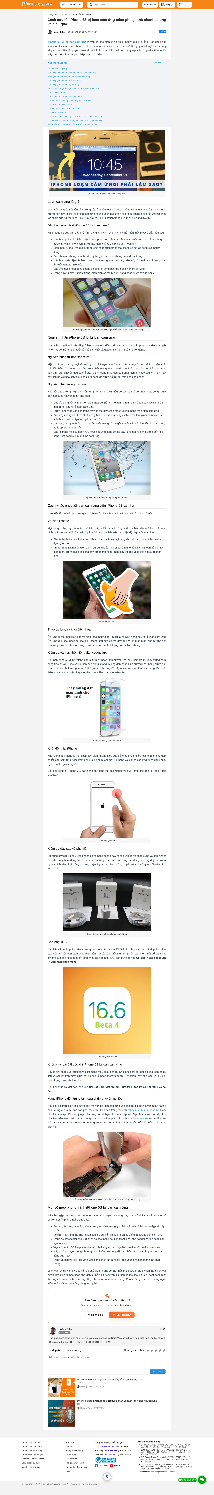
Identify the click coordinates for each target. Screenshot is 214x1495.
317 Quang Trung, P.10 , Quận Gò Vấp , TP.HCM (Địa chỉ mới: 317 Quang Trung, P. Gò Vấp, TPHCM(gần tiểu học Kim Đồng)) (165, 1459)
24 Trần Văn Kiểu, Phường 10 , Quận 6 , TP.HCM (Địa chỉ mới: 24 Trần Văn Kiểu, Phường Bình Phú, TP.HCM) (165, 1446)
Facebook (103, 1466)
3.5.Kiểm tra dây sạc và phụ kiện (65, 108)
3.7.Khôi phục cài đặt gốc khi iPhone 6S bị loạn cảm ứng (76, 116)
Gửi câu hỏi (158, 1371)
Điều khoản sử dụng (31, 1463)
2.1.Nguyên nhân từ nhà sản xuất (65, 80)
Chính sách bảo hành (32, 1446)
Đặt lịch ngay (123, 1315)
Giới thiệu (70, 1442)
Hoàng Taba (59, 32)
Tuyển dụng (71, 1454)
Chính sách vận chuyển (33, 1454)
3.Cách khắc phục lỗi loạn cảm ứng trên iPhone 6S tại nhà (74, 88)
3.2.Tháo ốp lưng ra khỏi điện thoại (66, 96)
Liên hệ (69, 1446)
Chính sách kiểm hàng (32, 1450)
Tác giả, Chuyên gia (75, 1463)
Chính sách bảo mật (31, 1442)
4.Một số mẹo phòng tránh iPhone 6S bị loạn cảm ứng (73, 124)
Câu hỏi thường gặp (31, 1467)
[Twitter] (164, 1329)
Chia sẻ (163, 31)
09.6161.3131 (111, 1454)
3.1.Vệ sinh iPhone (58, 92)
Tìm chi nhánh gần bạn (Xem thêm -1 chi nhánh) (158, 1472)
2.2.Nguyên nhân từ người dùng (64, 84)
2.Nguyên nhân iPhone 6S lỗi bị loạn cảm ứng (69, 76)
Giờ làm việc (71, 1459)
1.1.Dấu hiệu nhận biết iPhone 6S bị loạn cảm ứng (73, 72)
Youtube (118, 1466)
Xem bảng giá (95, 1315)
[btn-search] (91, 5)
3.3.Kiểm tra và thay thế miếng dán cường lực (71, 100)
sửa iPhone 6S (139, 1118)
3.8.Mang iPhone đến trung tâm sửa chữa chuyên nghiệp (76, 120)
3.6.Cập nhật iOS (58, 112)
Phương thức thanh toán (33, 1459)
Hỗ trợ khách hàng (74, 1450)
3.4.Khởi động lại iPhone (61, 104)
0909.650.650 (108, 1446)
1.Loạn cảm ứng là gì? (58, 68)
